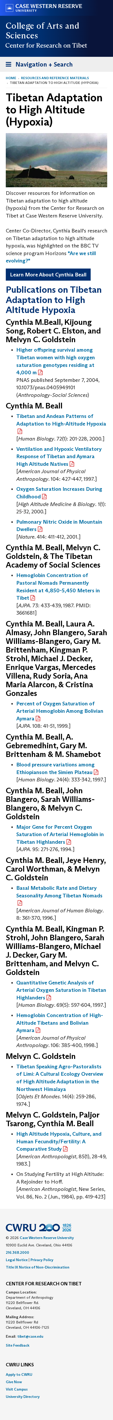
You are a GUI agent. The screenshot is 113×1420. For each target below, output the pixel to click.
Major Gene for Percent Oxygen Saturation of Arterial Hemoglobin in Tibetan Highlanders (60, 834)
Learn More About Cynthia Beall (48, 274)
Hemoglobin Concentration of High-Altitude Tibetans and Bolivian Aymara (59, 1022)
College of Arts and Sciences (42, 31)
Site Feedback (17, 1345)
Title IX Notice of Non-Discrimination (37, 1267)
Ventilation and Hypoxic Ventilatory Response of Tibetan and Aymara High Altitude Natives (59, 456)
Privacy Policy (41, 1259)
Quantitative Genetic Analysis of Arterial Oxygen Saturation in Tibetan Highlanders (61, 990)
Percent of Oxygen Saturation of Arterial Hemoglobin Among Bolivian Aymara (59, 711)
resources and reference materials (55, 78)
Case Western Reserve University (47, 1237)
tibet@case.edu (30, 1336)
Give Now (14, 1381)
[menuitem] (56, 1374)
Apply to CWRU (19, 1374)
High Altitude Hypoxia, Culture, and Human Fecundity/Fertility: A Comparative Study (58, 1141)
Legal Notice (17, 1259)
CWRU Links (20, 1365)
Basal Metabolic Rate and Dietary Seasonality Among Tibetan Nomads (59, 892)
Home (11, 78)
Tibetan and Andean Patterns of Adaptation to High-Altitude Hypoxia (61, 420)
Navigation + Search (37, 66)
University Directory (23, 1396)
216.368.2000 (17, 1252)
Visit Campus (17, 1389)
